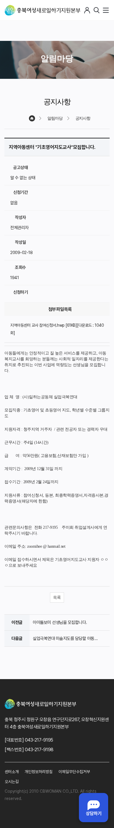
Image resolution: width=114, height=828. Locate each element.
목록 (57, 597)
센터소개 (12, 771)
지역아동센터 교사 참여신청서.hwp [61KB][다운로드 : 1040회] (57, 329)
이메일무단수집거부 (74, 771)
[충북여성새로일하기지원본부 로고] (42, 10)
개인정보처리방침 (39, 771)
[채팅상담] (93, 807)
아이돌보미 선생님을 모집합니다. (60, 622)
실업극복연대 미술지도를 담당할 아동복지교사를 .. (68, 638)
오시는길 (12, 781)
